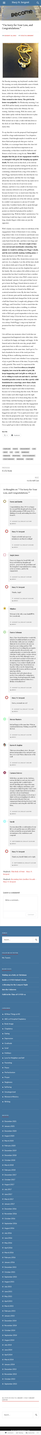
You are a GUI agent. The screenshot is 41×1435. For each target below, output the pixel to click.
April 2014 (8, 1355)
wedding (20, 459)
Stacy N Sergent (29, 455)
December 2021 (10, 1121)
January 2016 (9, 1262)
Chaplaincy (8, 1029)
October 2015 (9, 1272)
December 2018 (10, 1155)
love (17, 452)
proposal (16, 455)
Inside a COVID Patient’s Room (14, 980)
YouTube (29, 459)
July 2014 (8, 1345)
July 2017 (8, 1189)
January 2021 (9, 1126)
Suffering (8, 1087)
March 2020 (9, 1141)
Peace (6, 1068)
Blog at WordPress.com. (20, 1430)
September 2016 (10, 1223)
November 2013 (10, 1374)
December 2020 (10, 1131)
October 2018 (9, 1160)
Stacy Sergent (8, 459)
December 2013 (10, 1369)
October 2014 (9, 1330)
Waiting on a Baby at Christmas (14, 975)
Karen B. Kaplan (16, 745)
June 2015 (8, 1291)
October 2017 (9, 1180)
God (34, 448)
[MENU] (4, 2)
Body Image (8, 1024)
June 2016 (8, 1238)
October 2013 (9, 1379)
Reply (14, 523)
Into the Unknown (9, 989)
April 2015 (8, 1301)
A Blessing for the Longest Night (15, 985)
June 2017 (8, 1194)
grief (5, 452)
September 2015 (10, 1277)
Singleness (8, 1082)
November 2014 (10, 1325)
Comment (31, 914)
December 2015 (10, 1267)
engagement (25, 448)
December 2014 (10, 1321)
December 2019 (10, 1150)
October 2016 (9, 1219)
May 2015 (8, 1296)
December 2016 (10, 1209)
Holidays (7, 1053)
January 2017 (9, 1204)
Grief (6, 1048)
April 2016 (8, 1248)
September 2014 (10, 1335)
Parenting (8, 1063)
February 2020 (9, 1146)
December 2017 (10, 1175)
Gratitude (8, 1043)
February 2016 (9, 1257)
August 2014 (9, 1340)
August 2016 (9, 1228)
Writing (7, 1102)
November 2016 (10, 1214)
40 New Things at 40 (12, 1014)
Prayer (7, 1077)
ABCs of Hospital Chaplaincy (15, 1019)
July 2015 (8, 1287)
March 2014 (9, 1359)
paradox (6, 455)
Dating (7, 1033)
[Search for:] (20, 940)
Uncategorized (10, 1092)
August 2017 (9, 1184)
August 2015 (9, 1282)
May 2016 (8, 1243)
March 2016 (9, 1252)
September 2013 (10, 1384)
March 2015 (9, 1306)
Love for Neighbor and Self (14, 1058)
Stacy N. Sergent (20, 2)
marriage (25, 452)
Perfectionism (9, 1072)
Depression (8, 1038)
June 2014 (8, 1350)
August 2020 (9, 1136)
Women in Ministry (11, 1097)
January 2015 (9, 1316)
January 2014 (9, 1364)
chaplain (6, 448)
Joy (11, 452)
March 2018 (9, 1165)
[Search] (36, 2)
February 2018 (9, 1170)
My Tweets (6, 958)
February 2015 (9, 1311)
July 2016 (8, 1233)
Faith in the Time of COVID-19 (14, 994)
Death (15, 448)
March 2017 (9, 1199)
